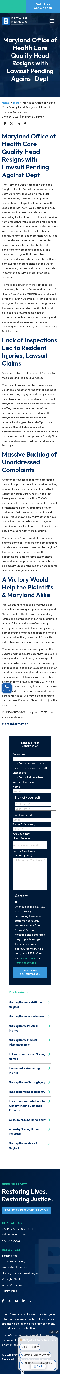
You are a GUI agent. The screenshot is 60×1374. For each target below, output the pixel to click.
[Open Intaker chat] (22, 1372)
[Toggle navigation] (52, 21)
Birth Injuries (9, 1255)
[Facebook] (3, 1301)
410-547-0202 (11, 1240)
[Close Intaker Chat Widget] (56, 1332)
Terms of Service (25, 962)
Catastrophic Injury (13, 1261)
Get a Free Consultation (43, 6)
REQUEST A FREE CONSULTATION (26, 1210)
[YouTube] (17, 1301)
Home (5, 102)
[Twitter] (9, 1301)
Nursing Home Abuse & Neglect (21, 1273)
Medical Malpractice (14, 1267)
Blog (16, 102)
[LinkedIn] (23, 1301)
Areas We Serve (12, 1285)
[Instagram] (30, 1301)
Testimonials (9, 1290)
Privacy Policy (28, 958)
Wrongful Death (11, 1279)
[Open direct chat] (51, 1332)
